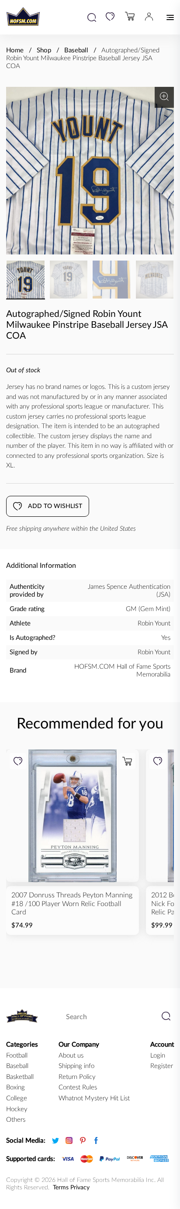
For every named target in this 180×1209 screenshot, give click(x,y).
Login (157, 1055)
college (16, 1098)
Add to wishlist (55, 506)
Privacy (80, 1188)
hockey (17, 1109)
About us (71, 1055)
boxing (15, 1087)
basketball (20, 1077)
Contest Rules (78, 1087)
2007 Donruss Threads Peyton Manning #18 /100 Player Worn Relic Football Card (71, 903)
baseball (17, 1066)
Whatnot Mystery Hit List (94, 1098)
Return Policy (77, 1077)
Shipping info (76, 1066)
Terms (61, 1188)
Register (161, 1066)
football (17, 1055)
